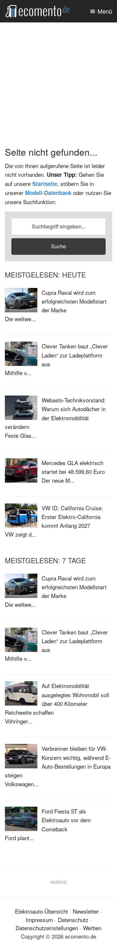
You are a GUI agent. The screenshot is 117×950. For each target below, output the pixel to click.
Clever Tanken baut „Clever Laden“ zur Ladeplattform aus (75, 355)
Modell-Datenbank (48, 193)
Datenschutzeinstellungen (47, 928)
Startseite (44, 184)
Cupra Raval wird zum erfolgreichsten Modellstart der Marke (74, 301)
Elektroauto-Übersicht (41, 911)
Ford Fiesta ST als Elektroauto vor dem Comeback (66, 820)
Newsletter (86, 911)
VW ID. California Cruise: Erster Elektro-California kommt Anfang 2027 (72, 516)
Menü (105, 11)
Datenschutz (73, 920)
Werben (92, 928)
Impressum (39, 920)
